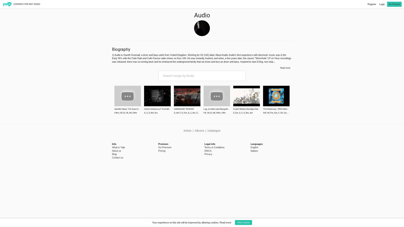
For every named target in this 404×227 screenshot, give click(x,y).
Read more (225, 222)
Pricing (161, 150)
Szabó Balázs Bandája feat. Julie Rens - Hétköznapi (246, 109)
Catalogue (214, 130)
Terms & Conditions (214, 147)
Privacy (208, 154)
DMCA (207, 150)
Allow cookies (243, 222)
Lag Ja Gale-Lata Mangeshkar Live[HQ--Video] (217, 109)
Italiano (254, 150)
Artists (187, 130)
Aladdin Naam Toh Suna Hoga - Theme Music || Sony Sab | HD (127, 109)
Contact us (117, 157)
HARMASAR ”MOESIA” (184, 109)
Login (382, 4)
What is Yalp (118, 147)
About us (116, 150)
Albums (199, 130)
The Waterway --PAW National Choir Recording (276, 109)
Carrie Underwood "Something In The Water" (157, 109)
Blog (114, 154)
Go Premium (394, 4)
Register (372, 4)
